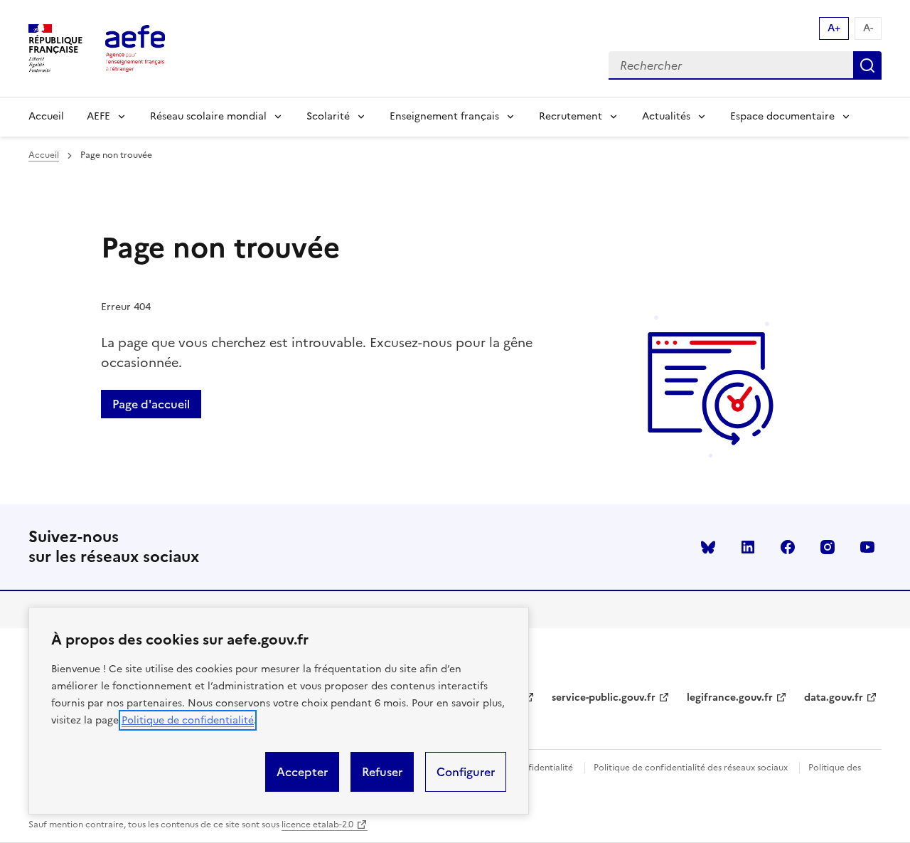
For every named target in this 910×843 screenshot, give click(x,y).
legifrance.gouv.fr (730, 697)
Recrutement (570, 116)
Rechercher (867, 65)
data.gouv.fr (833, 697)
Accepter (302, 771)
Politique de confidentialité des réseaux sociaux (691, 767)
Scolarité (328, 116)
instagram (827, 547)
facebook (788, 547)
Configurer (466, 771)
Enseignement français (444, 116)
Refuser (382, 771)
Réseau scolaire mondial (208, 116)
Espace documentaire (782, 116)
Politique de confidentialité (188, 720)
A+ (834, 28)
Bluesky (708, 547)
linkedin (748, 547)
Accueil (46, 116)
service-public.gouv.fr (603, 697)
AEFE (98, 116)
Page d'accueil (151, 404)
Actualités (666, 116)
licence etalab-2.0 (317, 824)
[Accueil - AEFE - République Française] (135, 48)
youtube (867, 547)
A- (868, 28)
